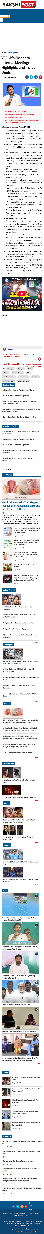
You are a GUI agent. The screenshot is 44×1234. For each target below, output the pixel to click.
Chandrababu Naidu (9, 377)
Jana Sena (35, 377)
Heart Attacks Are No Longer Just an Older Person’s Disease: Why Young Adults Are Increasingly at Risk (26, 578)
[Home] (19, 5)
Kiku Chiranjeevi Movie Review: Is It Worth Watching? (19, 797)
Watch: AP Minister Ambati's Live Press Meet (16, 1005)
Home (4, 52)
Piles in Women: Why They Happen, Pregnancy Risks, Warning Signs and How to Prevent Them (21, 506)
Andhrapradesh (13, 52)
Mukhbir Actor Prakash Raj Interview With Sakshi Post (19, 1031)
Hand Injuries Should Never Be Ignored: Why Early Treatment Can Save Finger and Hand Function (27, 530)
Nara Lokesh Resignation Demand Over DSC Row (19, 417)
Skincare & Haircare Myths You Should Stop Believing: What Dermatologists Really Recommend (26, 542)
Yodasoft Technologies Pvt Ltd (26, 1232)
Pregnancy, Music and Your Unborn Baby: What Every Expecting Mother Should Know (26, 554)
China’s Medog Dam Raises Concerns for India (18, 1161)
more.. (37, 642)
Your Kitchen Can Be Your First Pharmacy (18, 753)
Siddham (5, 373)
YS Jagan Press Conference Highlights (16, 396)
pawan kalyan (23, 377)
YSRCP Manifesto (23, 381)
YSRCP (30, 369)
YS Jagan (10, 369)
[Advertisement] (22, 36)
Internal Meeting (17, 373)
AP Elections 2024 (8, 381)
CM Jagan (21, 369)
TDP (28, 373)
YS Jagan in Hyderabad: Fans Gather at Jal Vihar (18, 390)
